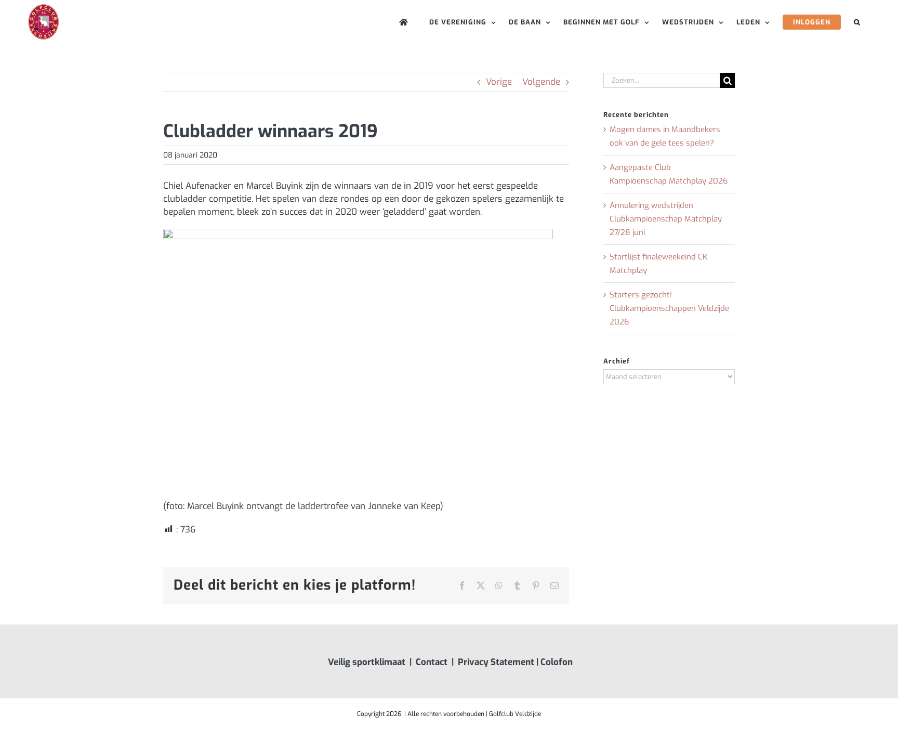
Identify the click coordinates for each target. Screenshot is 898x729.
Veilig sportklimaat (366, 662)
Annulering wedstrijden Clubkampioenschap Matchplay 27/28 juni (666, 219)
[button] (857, 22)
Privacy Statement (496, 662)
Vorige (499, 82)
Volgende (541, 82)
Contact (431, 662)
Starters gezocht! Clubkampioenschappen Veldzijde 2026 (669, 308)
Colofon (556, 662)
